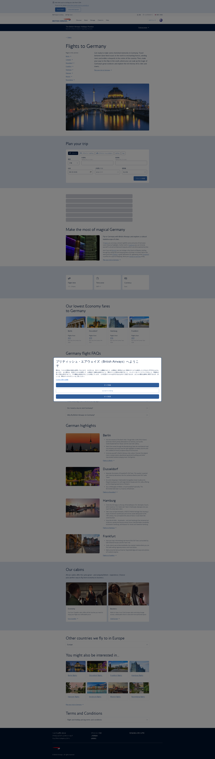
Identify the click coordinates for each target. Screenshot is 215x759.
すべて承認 (107, 385)
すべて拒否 (107, 396)
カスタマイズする (107, 391)
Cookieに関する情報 (62, 380)
